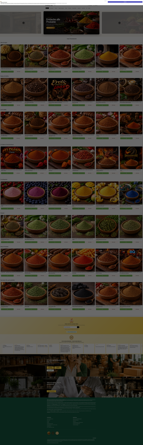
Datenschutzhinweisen (49, 3)
